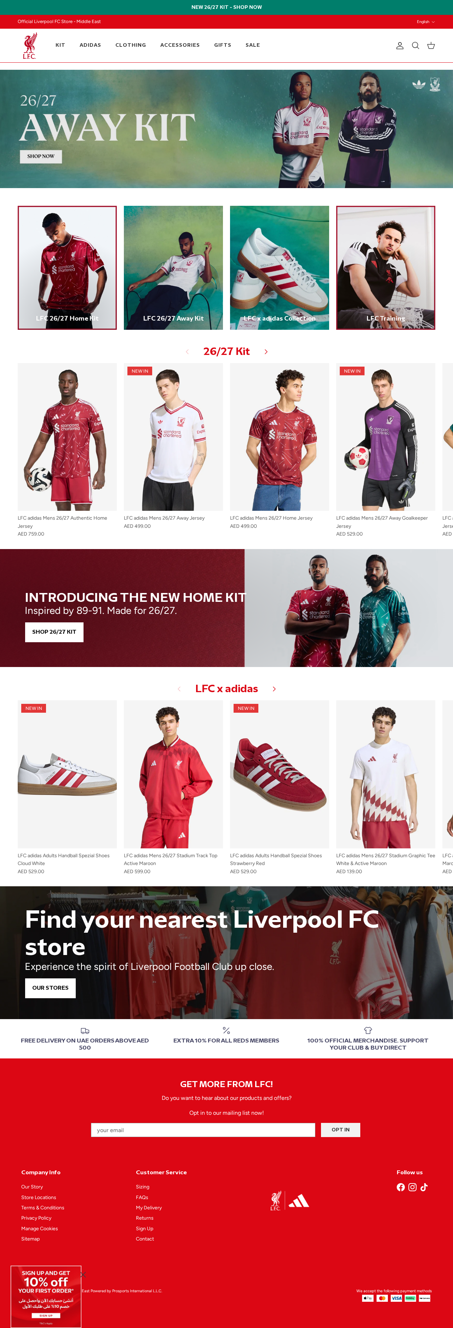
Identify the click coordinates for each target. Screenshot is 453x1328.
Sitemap (30, 1239)
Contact (145, 1239)
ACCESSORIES (180, 45)
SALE (253, 45)
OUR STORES (50, 988)
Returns (145, 1218)
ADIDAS (90, 45)
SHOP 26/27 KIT (54, 632)
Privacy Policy (36, 1218)
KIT (60, 45)
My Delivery (149, 1208)
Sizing (142, 1187)
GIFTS (222, 45)
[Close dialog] (83, 1274)
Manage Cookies (39, 1229)
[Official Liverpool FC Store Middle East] (30, 45)
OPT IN (341, 1129)
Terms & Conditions (42, 1208)
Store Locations (38, 1197)
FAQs (142, 1197)
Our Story (32, 1187)
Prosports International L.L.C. (137, 1291)
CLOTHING (130, 45)
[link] (46, 1297)
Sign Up (144, 1229)
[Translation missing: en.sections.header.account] (398, 45)
